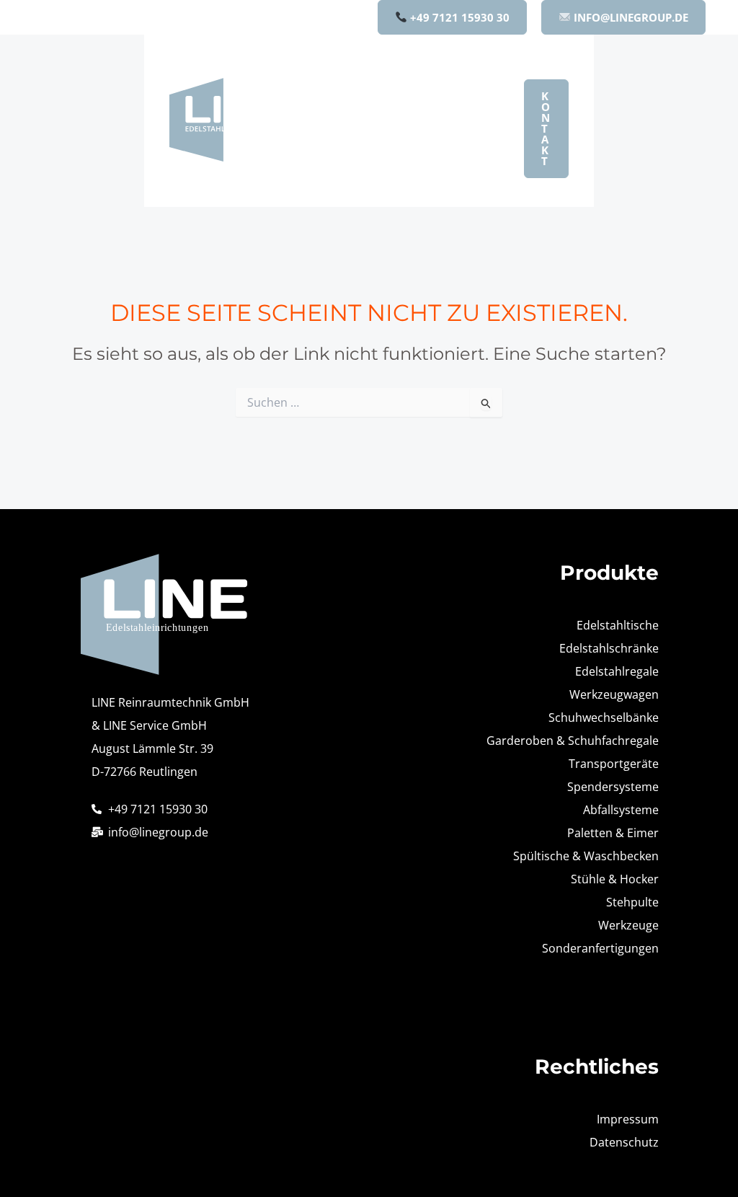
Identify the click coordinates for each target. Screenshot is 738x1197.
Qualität (457, 129)
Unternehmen (355, 129)
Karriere (337, 181)
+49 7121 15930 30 (458, 17)
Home (331, 77)
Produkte (397, 77)
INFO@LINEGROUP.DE (629, 17)
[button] (431, 77)
